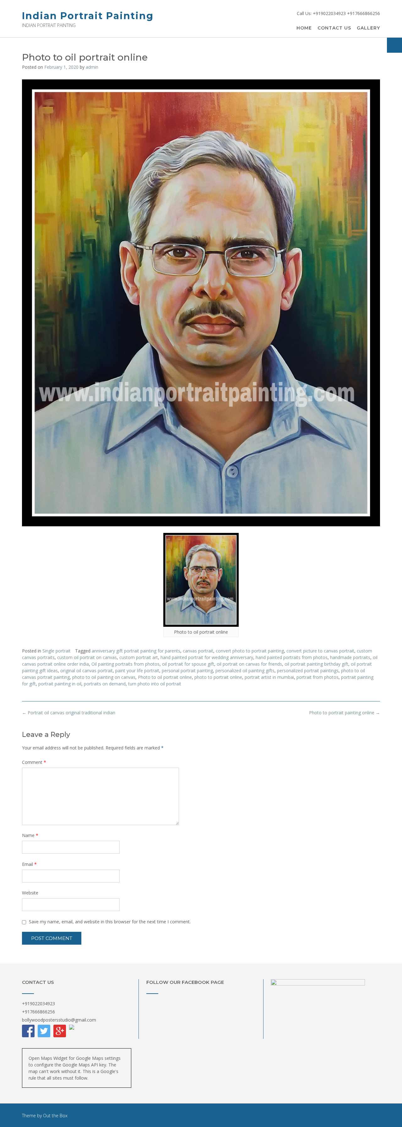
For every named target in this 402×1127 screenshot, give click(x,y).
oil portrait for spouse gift (188, 664)
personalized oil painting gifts (244, 671)
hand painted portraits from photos (292, 657)
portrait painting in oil (59, 684)
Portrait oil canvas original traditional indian (68, 713)
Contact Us (334, 28)
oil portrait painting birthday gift (316, 664)
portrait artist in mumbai (269, 677)
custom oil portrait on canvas (87, 657)
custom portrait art (138, 657)
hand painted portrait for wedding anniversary (206, 657)
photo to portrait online (218, 677)
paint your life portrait (137, 671)
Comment (34, 762)
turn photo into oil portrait (154, 684)
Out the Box (55, 1116)
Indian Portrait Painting (88, 16)
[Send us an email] (394, 45)
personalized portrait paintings (308, 671)
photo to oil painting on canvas (103, 677)
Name (30, 835)
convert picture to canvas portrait (320, 651)
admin (92, 67)
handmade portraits (350, 657)
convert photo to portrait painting (250, 651)
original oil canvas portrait (86, 671)
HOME (304, 28)
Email (29, 864)
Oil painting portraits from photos (125, 664)
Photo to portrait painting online (344, 713)
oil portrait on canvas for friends (249, 664)
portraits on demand (105, 684)
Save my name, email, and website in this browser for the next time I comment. (110, 922)
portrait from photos (317, 677)
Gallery (368, 28)
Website (30, 893)
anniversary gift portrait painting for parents (136, 651)
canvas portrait (198, 651)
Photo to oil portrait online (165, 677)
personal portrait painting (187, 671)
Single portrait (56, 651)
